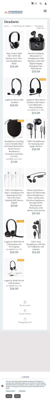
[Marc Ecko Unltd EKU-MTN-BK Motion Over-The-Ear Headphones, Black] (14, 41)
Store (6, 26)
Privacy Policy (10, 391)
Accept (9, 396)
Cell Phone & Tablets (22, 26)
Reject (17, 396)
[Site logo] (13, 12)
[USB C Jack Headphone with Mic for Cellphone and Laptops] (36, 229)
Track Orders (25, 314)
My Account (25, 305)
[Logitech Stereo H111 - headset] (14, 87)
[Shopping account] (45, 3)
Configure (22, 391)
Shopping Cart (25, 322)
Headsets (39, 26)
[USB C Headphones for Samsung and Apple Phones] (36, 128)
